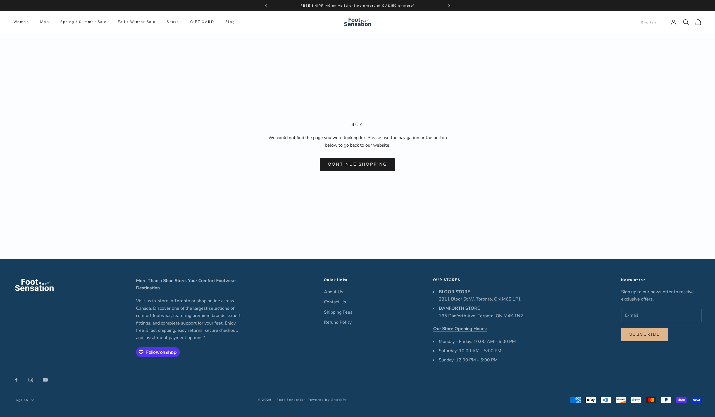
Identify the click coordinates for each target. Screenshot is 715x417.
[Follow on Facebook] (16, 380)
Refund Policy (338, 322)
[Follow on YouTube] (45, 380)
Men (44, 22)
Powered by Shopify (327, 400)
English (648, 22)
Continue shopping (357, 164)
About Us (333, 292)
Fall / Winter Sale (137, 22)
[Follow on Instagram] (31, 380)
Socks (173, 22)
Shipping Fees (338, 312)
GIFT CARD (202, 22)
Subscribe (644, 334)
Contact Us (335, 302)
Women (21, 22)
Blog (230, 22)
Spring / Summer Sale (83, 22)
